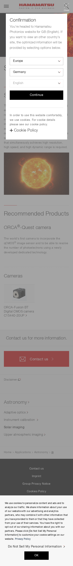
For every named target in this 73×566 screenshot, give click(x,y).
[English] (36, 83)
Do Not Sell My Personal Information (35, 546)
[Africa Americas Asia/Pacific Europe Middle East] (36, 61)
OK (36, 555)
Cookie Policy (26, 130)
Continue (36, 95)
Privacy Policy (23, 539)
